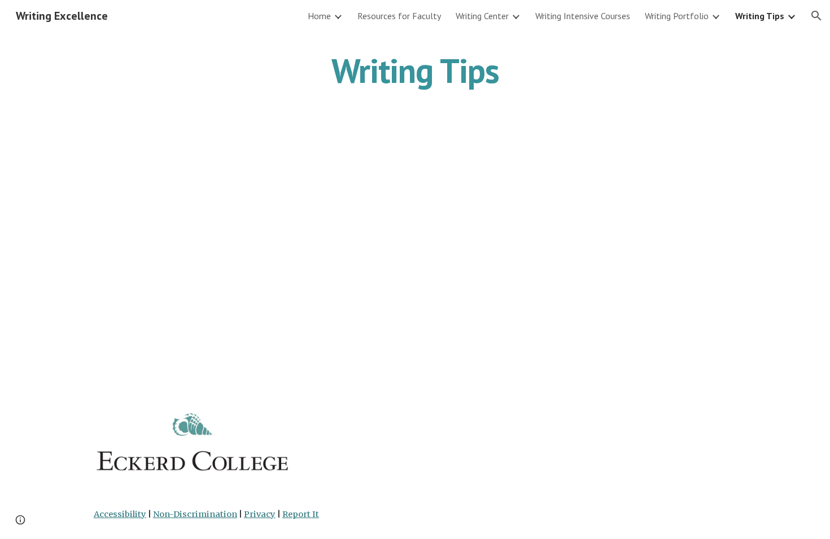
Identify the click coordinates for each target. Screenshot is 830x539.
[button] (816, 15)
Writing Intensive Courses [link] (582, 15)
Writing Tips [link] (759, 15)
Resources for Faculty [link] (399, 15)
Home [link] (319, 15)
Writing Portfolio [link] (677, 15)
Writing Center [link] (482, 15)
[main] (415, 70)
